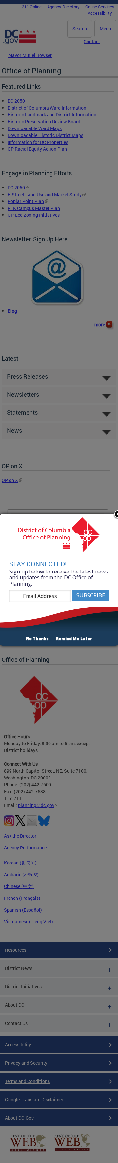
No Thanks (37, 638)
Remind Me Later (74, 638)
